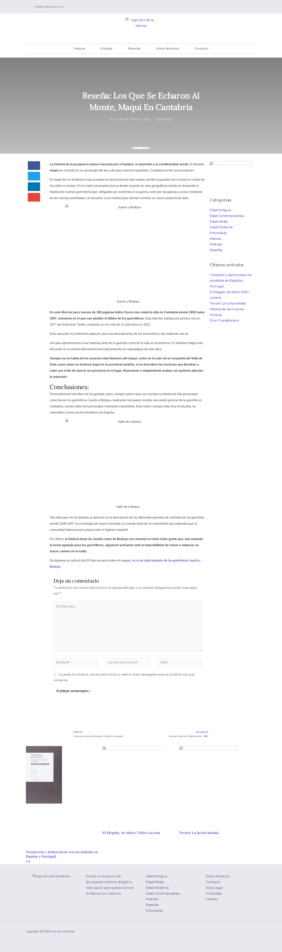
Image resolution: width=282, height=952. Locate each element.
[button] (34, 165)
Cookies (212, 899)
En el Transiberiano (224, 320)
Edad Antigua (220, 210)
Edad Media (219, 221)
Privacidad (214, 893)
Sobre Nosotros (167, 48)
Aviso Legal (214, 888)
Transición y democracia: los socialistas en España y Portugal (230, 280)
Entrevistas (218, 233)
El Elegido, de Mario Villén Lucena (131, 832)
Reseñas (134, 48)
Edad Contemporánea (227, 216)
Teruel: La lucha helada (228, 303)
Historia (79, 48)
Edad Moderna (221, 227)
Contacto (201, 48)
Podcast (106, 48)
